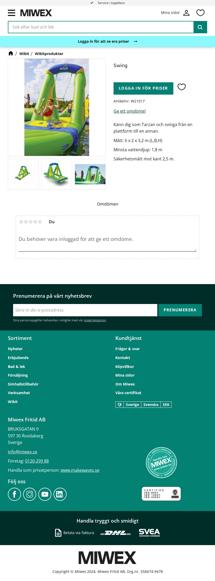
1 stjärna (21, 221)
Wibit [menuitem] (13, 401)
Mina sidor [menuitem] (125, 375)
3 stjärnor (30, 221)
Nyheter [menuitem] (15, 348)
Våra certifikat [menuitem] (128, 392)
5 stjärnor (39, 221)
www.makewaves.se (80, 470)
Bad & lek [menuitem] (16, 366)
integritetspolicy (95, 320)
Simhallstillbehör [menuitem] (23, 384)
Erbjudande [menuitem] (18, 357)
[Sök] (200, 27)
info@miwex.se (22, 452)
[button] (11, 12)
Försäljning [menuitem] (18, 375)
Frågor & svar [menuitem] (127, 348)
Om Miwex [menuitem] (125, 384)
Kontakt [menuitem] (122, 357)
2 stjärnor (25, 221)
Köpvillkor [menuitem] (124, 366)
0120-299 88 (37, 461)
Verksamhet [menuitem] (19, 392)
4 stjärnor (35, 221)
